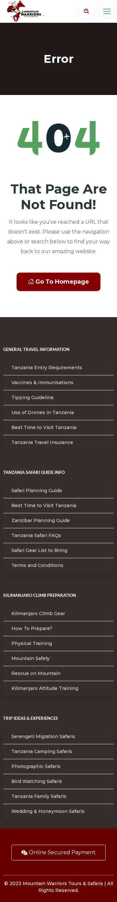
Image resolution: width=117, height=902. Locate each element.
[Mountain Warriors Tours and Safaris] (33, 11)
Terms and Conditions (37, 565)
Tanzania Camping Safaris (41, 751)
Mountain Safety (30, 658)
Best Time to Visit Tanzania (43, 427)
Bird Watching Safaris (36, 781)
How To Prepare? (31, 628)
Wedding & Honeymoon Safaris (47, 811)
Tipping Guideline (32, 397)
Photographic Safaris (35, 766)
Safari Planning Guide (36, 490)
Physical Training (31, 643)
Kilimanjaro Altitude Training (44, 688)
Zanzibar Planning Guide (40, 520)
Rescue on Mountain (35, 673)
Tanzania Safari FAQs (36, 535)
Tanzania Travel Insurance (42, 442)
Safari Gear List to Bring (39, 550)
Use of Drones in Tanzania (42, 412)
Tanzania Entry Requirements (46, 367)
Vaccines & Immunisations (42, 382)
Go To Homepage (62, 281)
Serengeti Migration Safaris (43, 736)
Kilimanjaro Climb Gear (38, 613)
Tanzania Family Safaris (38, 796)
